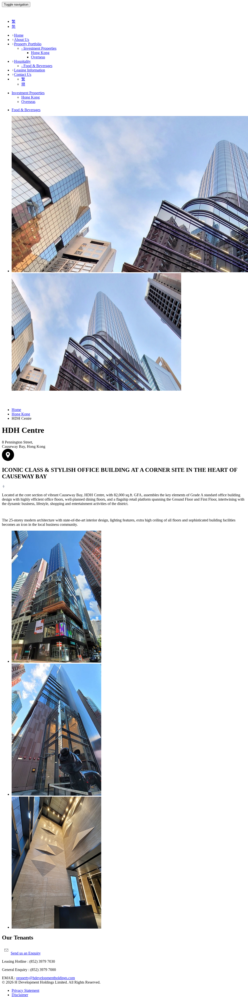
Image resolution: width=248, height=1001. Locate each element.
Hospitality (22, 61)
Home (18, 35)
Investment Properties (28, 93)
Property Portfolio (27, 44)
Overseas (38, 57)
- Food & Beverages (36, 66)
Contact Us (22, 74)
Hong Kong (40, 53)
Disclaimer (20, 995)
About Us (21, 40)
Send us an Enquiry (26, 953)
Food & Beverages (26, 110)
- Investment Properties (38, 48)
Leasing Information (29, 70)
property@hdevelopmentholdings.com (45, 978)
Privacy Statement (25, 990)
